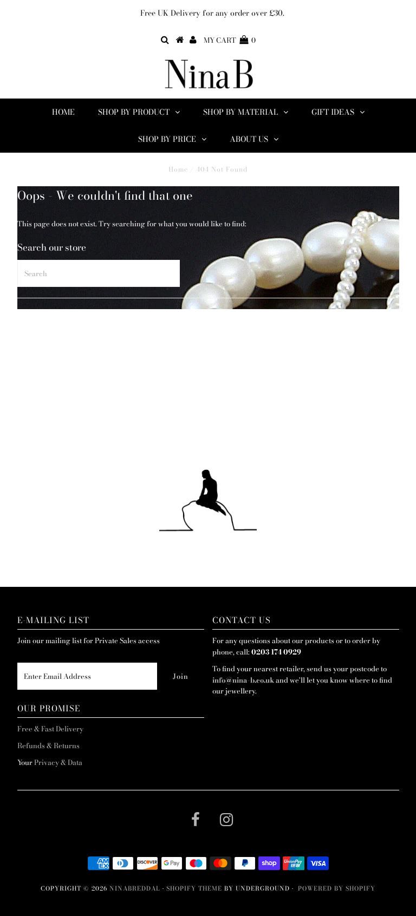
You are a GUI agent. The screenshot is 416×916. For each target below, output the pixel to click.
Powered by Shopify (336, 888)
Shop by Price (167, 139)
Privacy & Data (58, 762)
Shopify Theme (194, 888)
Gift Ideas (332, 112)
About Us (249, 139)
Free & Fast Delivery (50, 728)
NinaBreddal (134, 888)
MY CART (230, 40)
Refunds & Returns (48, 745)
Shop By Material (240, 112)
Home (63, 112)
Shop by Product (134, 112)
